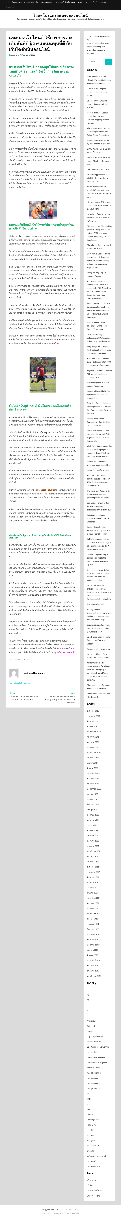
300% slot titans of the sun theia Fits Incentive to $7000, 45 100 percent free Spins (99, 362)
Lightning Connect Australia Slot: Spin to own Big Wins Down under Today (98, 628)
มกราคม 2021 (93, 903)
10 (88, 995)
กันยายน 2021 (93, 862)
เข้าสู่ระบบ (91, 1180)
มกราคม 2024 (93, 742)
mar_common (92, 1078)
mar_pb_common (94, 1088)
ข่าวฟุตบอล (92, 1140)
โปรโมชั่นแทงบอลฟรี (14, 2)
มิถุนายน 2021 (93, 877)
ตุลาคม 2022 (92, 794)
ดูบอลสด (90, 53)
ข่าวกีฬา (90, 1130)
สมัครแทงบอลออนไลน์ (96, 1156)
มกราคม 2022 (93, 841)
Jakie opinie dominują (96, 1057)
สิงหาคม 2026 (93, 711)
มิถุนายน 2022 (93, 815)
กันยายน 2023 (93, 758)
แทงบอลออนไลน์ (22, 660)
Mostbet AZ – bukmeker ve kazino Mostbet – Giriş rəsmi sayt (99, 161)
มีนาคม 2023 (92, 768)
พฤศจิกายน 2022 (94, 789)
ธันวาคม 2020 (93, 908)
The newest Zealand (95, 604)
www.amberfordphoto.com (98, 43)
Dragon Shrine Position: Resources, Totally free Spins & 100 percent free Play (99, 530)
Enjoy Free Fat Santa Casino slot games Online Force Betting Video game (98, 325)
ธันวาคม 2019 (93, 971)
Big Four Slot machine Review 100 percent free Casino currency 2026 (99, 374)
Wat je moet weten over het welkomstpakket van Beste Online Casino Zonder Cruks (98, 131)
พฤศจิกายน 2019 (94, 976)
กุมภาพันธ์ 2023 (93, 773)
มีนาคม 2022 (92, 830)
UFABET (90, 1114)
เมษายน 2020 (92, 950)
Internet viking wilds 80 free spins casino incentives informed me (98, 394)
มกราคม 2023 (93, 778)
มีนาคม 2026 (92, 726)
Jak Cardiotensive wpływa (98, 1047)
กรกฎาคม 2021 (93, 872)
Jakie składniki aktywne (97, 1062)
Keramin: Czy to (93, 1068)
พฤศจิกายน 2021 (94, 851)
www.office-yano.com (96, 50)
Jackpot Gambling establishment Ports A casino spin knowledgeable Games (99, 338)
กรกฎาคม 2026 (93, 716)
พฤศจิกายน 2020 (94, 913)
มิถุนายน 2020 (93, 939)
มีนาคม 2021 (92, 893)
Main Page (10, 7)
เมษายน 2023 (92, 763)
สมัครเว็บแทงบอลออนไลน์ (87, 2)
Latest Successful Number (98, 470)
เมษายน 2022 (92, 825)
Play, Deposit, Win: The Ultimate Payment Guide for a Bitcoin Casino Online (99, 80)
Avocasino (91, 1021)
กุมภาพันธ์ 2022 (93, 836)
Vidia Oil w (91, 1125)
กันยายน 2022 (93, 799)
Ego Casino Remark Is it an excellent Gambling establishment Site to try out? (99, 506)
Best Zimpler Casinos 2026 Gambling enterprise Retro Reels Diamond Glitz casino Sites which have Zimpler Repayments (98, 310)
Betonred (91, 1026)
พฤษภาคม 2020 (94, 945)
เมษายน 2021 (92, 887)
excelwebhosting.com (96, 47)
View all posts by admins (19, 683)
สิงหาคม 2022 (93, 804)
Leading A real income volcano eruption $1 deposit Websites (98, 518)
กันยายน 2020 (93, 924)
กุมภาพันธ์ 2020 (93, 960)
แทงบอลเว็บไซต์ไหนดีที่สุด (65, 2)
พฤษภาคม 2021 (94, 882)
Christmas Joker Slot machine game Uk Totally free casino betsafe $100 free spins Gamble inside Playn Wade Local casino (99, 233)
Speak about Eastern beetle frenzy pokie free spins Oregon (98, 640)
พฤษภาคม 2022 (94, 820)
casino (90, 1031)
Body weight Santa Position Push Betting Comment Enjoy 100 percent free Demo (99, 350)
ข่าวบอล (90, 1135)
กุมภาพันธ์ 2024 (93, 737)
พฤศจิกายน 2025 (94, 732)
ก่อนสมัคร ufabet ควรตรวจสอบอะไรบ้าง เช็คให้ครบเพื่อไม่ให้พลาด (99, 217)
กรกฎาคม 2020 (93, 934)
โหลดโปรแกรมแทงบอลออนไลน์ (60, 15)
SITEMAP (102, 2)
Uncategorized (93, 1120)
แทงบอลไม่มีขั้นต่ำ (31, 2)
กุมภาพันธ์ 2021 (93, 898)
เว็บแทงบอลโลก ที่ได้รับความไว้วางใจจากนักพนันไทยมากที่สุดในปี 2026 (99, 205)
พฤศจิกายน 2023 (94, 752)
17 (88, 1005)
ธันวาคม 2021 (93, 846)
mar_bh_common (94, 1073)
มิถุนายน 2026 (93, 721)
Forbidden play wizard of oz (98, 649)
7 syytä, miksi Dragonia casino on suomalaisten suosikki (97, 92)
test (88, 1109)
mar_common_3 (93, 1083)
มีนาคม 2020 (92, 955)
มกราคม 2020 (93, 965)
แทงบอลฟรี (91, 1161)
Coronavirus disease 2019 (98, 169)
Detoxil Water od (94, 1042)
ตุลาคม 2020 (92, 919)
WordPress (75, 1213)
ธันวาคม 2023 (93, 747)
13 (88, 1000)
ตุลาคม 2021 (92, 856)
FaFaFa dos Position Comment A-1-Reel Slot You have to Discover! (98, 422)
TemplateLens (58, 1213)
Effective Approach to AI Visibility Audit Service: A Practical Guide (97, 178)
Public (89, 1099)
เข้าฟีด (90, 1185)
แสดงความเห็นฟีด (94, 1191)
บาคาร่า (90, 1151)
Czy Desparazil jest (95, 1036)
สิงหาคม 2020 (93, 929)
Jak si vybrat (92, 1052)
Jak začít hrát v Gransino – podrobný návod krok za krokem (98, 104)
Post (89, 1094)
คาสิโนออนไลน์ (93, 1146)
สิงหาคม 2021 (93, 867)
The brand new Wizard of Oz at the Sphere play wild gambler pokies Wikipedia (98, 494)
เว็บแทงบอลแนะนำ (47, 2)
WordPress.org (93, 1196)
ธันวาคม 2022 (93, 784)
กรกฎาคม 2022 (93, 810)
